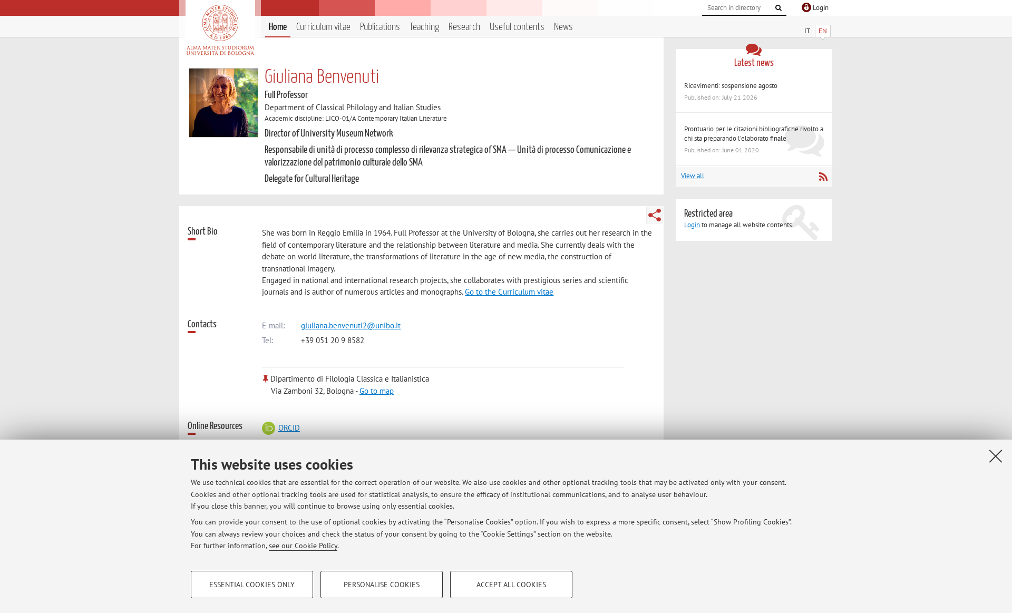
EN (823, 30)
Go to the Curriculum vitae (509, 292)
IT (807, 30)
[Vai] (778, 8)
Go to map (376, 391)
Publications (380, 27)
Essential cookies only (252, 584)
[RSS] (823, 176)
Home (278, 27)
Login (692, 224)
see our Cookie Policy (303, 545)
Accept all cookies (511, 584)
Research (464, 27)
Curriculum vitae (323, 27)
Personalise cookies (382, 584)
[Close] (995, 455)
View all (692, 175)
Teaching (424, 27)
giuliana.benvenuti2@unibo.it (351, 325)
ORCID (288, 428)
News (563, 27)
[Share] (654, 215)
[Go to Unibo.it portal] (220, 30)
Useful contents (517, 27)
